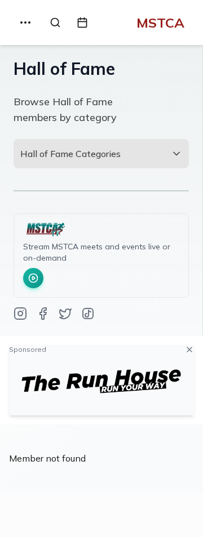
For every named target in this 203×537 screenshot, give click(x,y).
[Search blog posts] (55, 22)
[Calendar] (82, 22)
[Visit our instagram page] (20, 315)
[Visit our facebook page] (43, 315)
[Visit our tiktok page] (88, 315)
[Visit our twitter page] (65, 315)
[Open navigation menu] (25, 22)
